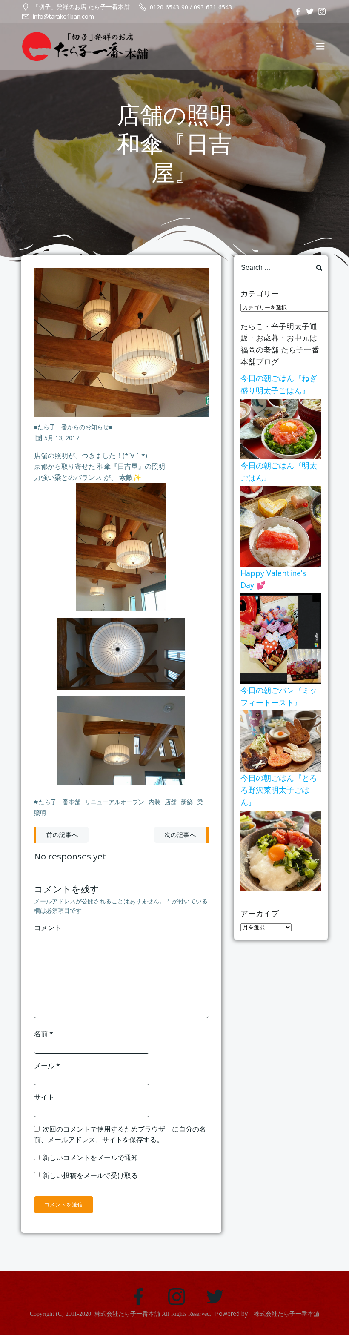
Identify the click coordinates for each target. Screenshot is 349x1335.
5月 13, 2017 (61, 438)
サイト (44, 1097)
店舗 (171, 802)
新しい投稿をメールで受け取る (90, 1175)
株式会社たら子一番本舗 (127, 1314)
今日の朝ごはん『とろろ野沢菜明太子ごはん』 (278, 790)
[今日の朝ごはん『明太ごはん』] (280, 525)
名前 (43, 1033)
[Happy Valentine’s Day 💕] (280, 638)
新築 (187, 802)
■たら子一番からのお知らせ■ (73, 427)
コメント (47, 927)
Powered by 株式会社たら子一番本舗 (267, 1313)
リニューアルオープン (114, 802)
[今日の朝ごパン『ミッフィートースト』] (280, 740)
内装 (154, 802)
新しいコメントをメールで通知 (90, 1157)
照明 (40, 812)
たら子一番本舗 (59, 802)
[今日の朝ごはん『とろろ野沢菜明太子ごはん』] (280, 850)
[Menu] (320, 46)
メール (47, 1065)
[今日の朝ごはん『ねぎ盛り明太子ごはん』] (280, 428)
